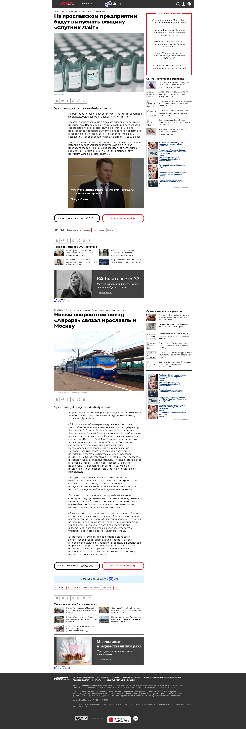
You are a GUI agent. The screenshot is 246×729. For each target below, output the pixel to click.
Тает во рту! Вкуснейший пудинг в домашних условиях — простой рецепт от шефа (174, 317)
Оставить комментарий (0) (123, 218)
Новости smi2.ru (63, 301)
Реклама (115, 677)
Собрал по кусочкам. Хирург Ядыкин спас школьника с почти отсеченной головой (175, 354)
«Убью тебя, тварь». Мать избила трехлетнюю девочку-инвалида (169, 21)
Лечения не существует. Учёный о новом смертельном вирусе (173, 325)
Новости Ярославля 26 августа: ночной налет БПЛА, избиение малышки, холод (169, 32)
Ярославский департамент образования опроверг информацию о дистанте (123, 252)
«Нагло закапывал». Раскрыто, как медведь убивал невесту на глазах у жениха (174, 336)
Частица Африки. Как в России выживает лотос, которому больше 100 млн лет (174, 122)
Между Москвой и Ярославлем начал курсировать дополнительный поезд (80, 628)
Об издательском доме (83, 677)
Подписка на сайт (81, 680)
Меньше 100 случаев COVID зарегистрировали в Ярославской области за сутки (81, 262)
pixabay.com (59, 94)
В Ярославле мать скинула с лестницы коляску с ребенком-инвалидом (169, 44)
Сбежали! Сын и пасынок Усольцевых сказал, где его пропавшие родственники (175, 364)
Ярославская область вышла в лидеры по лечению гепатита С (169, 66)
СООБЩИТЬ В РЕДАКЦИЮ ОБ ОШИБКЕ (119, 680)
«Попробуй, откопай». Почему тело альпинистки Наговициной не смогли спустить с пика (174, 84)
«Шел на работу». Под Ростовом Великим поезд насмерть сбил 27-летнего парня (126, 610)
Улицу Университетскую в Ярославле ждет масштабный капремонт (169, 55)
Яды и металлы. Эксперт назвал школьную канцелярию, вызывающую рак (173, 131)
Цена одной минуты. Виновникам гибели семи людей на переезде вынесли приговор (126, 619)
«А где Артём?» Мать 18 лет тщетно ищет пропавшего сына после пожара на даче (174, 94)
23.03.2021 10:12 (60, 12)
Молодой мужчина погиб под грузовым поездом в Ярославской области (81, 619)
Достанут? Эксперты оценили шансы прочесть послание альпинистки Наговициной (175, 103)
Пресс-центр (102, 677)
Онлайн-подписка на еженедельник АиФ (162, 677)
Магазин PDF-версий (132, 677)
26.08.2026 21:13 (60, 310)
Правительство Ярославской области (71, 393)
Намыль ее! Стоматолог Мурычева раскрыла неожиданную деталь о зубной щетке (174, 113)
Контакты (96, 680)
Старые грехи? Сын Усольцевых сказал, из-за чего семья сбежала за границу (174, 345)
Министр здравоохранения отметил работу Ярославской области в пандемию (79, 252)
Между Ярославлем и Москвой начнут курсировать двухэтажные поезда (81, 610)
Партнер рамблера (97, 718)
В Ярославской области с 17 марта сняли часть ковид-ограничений (126, 261)
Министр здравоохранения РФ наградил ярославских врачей (102, 191)
